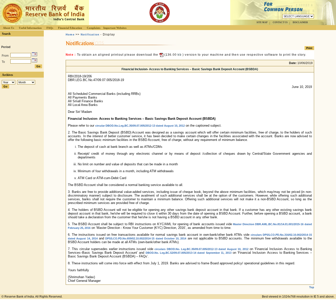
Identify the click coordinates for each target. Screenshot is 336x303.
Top (311, 287)
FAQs (49, 27)
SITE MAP (262, 22)
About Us (8, 27)
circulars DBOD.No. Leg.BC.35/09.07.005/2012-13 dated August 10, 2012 (201, 249)
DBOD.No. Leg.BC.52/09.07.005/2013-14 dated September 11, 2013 (188, 252)
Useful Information (30, 27)
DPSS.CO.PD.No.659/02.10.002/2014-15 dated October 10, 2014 (145, 238)
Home (70, 34)
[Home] (43, 24)
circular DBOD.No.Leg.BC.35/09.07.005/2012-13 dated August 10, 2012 (140, 125)
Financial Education (70, 27)
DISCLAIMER (300, 22)
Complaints (93, 27)
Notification (90, 34)
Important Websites (114, 27)
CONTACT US (280, 22)
